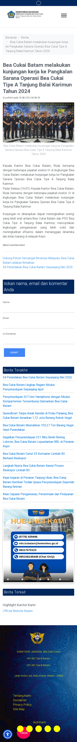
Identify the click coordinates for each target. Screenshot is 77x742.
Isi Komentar (9, 333)
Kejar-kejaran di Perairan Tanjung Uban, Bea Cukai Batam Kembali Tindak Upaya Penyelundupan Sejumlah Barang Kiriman (38, 482)
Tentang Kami (22, 695)
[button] (8, 734)
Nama (6, 302)
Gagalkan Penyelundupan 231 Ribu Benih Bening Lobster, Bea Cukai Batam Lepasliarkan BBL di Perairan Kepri (38, 441)
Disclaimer (20, 700)
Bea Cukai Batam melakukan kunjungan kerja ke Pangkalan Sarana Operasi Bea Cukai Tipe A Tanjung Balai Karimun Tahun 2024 (37, 46)
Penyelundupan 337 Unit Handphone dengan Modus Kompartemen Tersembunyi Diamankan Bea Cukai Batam (36, 401)
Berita (25, 37)
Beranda (11, 37)
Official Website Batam (18, 611)
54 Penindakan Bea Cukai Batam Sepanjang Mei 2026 (38, 267)
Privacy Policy (22, 704)
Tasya (23, 733)
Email (6, 318)
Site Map (19, 709)
